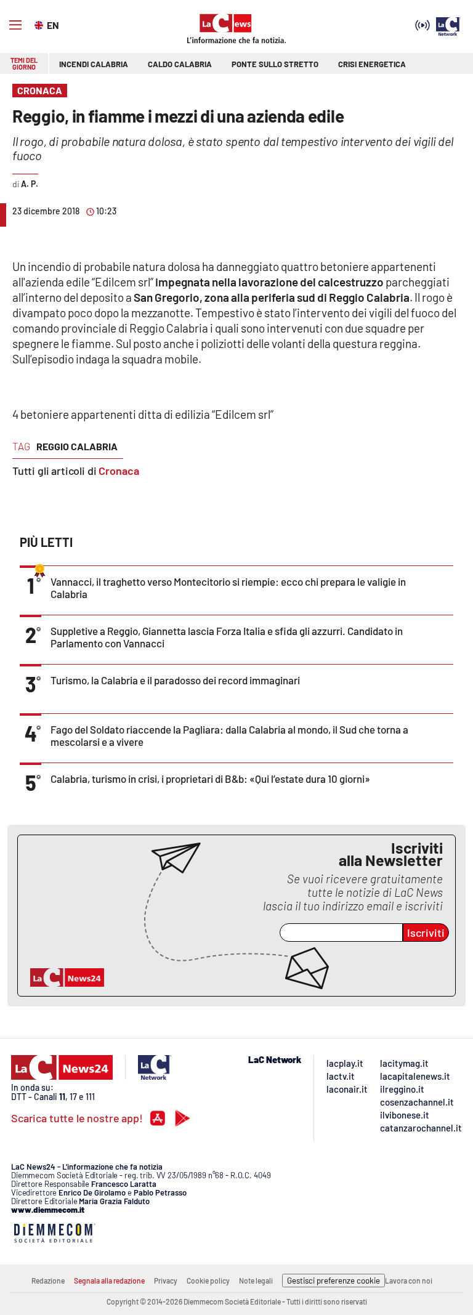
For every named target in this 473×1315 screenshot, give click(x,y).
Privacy (165, 1280)
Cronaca (119, 470)
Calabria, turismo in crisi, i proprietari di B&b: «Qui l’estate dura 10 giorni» (210, 778)
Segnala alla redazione (109, 1280)
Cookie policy (208, 1280)
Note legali (256, 1280)
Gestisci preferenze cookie (333, 1280)
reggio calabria (77, 446)
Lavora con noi (408, 1280)
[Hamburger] (15, 25)
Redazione (48, 1280)
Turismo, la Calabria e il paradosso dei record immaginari (175, 680)
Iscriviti (426, 932)
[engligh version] (40, 24)
